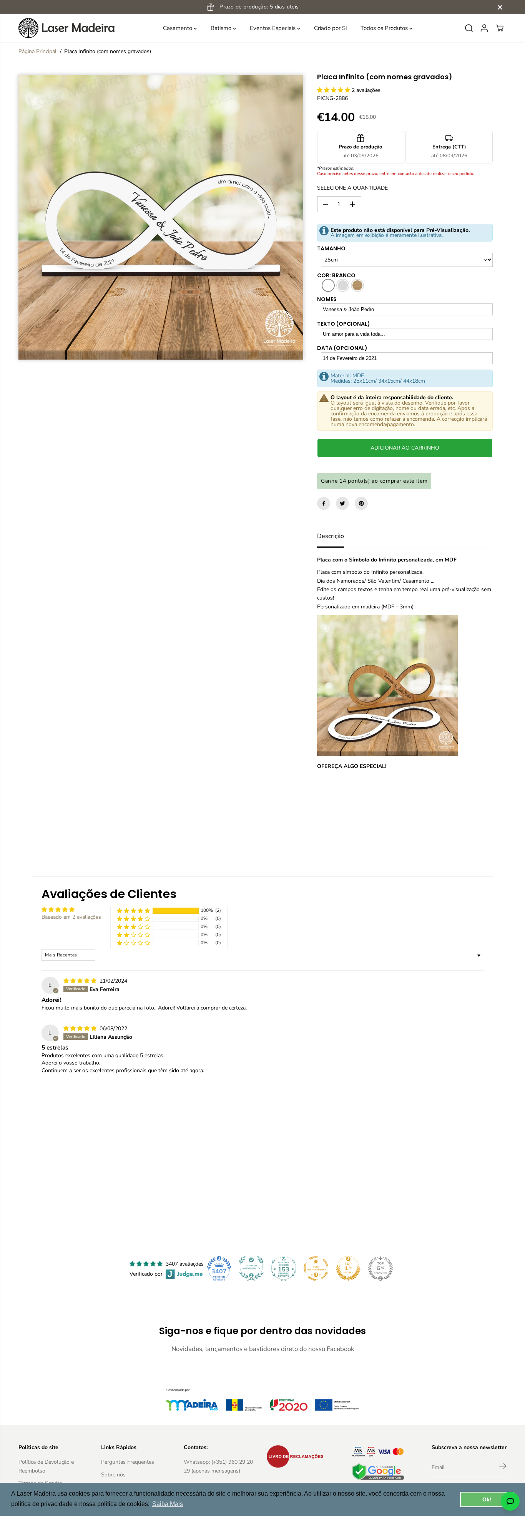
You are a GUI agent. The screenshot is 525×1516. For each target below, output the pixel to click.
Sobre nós (113, 1474)
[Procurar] (469, 28)
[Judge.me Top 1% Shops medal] (348, 1268)
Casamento (178, 28)
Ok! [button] (487, 1499)
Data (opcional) (342, 348)
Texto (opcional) (343, 324)
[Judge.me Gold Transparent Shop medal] (316, 1268)
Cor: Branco (336, 275)
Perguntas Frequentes (127, 1462)
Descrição (330, 536)
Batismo (222, 28)
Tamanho (331, 248)
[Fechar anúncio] (500, 7)
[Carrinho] (500, 28)
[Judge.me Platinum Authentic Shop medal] (251, 1268)
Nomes (327, 299)
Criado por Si (330, 28)
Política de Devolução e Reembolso (46, 1466)
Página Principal (37, 51)
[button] (334, 90)
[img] (80, 981)
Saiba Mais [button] (167, 1504)
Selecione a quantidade (352, 188)
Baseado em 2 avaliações (71, 917)
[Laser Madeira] (66, 28)
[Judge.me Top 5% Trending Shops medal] (380, 1268)
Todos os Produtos (385, 28)
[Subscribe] (503, 1467)
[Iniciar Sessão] (484, 28)
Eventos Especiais (273, 28)
